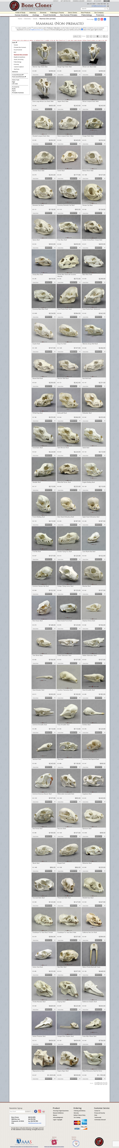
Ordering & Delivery (79, 1)
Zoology (36, 15)
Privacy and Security (99, 1113)
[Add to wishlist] (55, 74)
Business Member (74, 1138)
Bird (15, 52)
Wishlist (89, 1)
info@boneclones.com (99, 6)
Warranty (76, 1113)
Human (16, 45)
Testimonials (97, 1117)
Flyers (14, 91)
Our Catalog (77, 1117)
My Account (97, 1)
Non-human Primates (68, 15)
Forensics (100, 15)
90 (94, 36)
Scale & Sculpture (19, 67)
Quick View (35, 74)
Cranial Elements (17, 75)
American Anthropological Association (54, 1146)
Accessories (15, 87)
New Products (85, 12)
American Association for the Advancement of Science (24, 1146)
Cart (106, 1)
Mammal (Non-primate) (48, 19)
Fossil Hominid (18, 50)
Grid (100, 36)
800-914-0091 (91, 4)
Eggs (13, 82)
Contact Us (97, 1111)
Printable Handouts (18, 93)
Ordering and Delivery (79, 1111)
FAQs (95, 1115)
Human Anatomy (21, 15)
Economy (16, 64)
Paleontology (86, 15)
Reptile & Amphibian (19, 57)
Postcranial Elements (18, 77)
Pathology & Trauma (57, 12)
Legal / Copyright (57, 1119)
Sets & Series (72, 12)
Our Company (99, 12)
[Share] (105, 19)
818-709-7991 (102, 4)
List (106, 36)
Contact (55, 1)
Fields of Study (20, 12)
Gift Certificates (65, 1)
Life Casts (15, 84)
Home (20, 19)
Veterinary (32, 12)
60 (90, 36)
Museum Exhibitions (58, 1113)
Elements (43, 12)
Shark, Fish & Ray (19, 59)
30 (87, 36)
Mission (55, 1115)
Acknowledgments (58, 1117)
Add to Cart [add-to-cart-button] (48, 74)
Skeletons (15, 72)
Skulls (35, 19)
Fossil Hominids (49, 15)
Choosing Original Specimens (61, 1111)
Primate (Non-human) (20, 47)
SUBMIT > (28, 1111)
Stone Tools (15, 80)
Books (14, 89)
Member (19, 1138)
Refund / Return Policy (79, 1115)
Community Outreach (100, 1119)
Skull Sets (16, 69)
